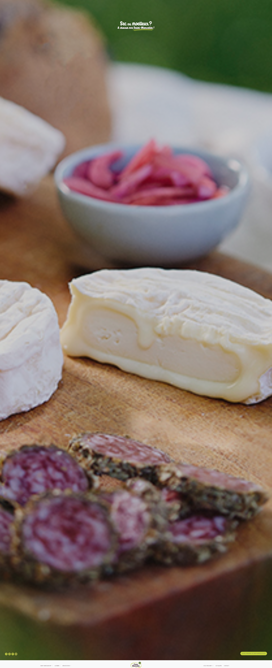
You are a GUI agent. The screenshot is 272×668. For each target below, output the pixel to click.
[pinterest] (12, 654)
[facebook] (6, 654)
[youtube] (16, 654)
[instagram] (9, 654)
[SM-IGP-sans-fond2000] (136, 662)
